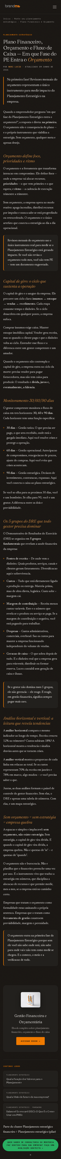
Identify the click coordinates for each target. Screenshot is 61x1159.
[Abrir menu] (55, 7)
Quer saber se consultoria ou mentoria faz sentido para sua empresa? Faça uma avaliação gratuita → (30, 1145)
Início (7, 19)
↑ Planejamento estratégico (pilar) (36, 1132)
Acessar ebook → (30, 1041)
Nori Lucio (14, 67)
